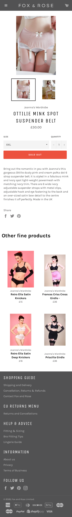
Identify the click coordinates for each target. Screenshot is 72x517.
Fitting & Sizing (13, 431)
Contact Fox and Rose (17, 396)
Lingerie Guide (12, 442)
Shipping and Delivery (17, 385)
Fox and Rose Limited (23, 499)
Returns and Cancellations (20, 413)
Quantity (56, 136)
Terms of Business (15, 470)
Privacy (8, 465)
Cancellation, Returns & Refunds (24, 390)
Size (5, 136)
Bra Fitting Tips (13, 436)
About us (9, 459)
